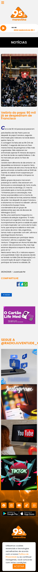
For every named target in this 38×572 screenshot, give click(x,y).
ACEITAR (19, 566)
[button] (6, 295)
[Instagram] (11, 505)
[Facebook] (4, 505)
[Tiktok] (26, 505)
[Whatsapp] (34, 505)
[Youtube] (19, 505)
